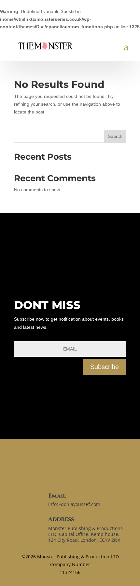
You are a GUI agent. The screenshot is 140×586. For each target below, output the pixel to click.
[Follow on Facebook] (22, 393)
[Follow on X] (48, 487)
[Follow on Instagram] (42, 393)
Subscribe (104, 366)
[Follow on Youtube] (61, 393)
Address (61, 519)
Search (115, 136)
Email (57, 496)
